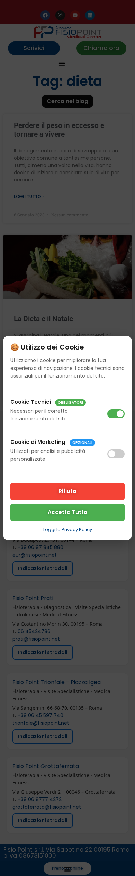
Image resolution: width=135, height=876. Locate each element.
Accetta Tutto (67, 512)
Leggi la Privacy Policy (67, 529)
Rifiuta (67, 491)
